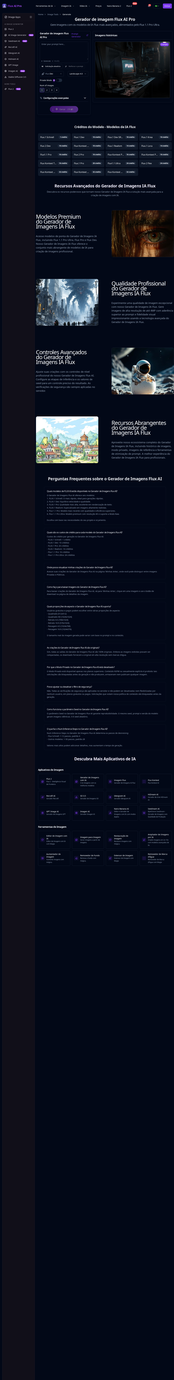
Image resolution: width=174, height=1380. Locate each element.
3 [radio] (51, 90)
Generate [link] (67, 14)
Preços (99, 6)
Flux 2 (130, 5)
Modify (56, 61)
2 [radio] (46, 90)
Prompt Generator (76, 35)
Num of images (47, 85)
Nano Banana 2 (114, 6)
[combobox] (157, 6)
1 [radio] (42, 90)
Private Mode (46, 80)
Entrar (167, 6)
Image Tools (52, 14)
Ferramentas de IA (44, 6)
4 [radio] (56, 90)
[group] (49, 90)
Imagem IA (66, 6)
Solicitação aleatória (52, 66)
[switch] (59, 80)
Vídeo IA (83, 6)
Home (40, 14)
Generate (47, 61)
